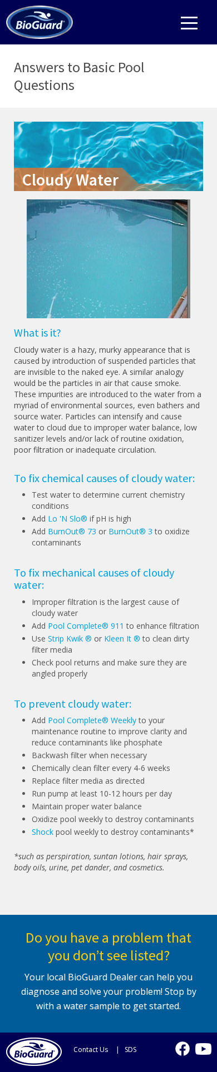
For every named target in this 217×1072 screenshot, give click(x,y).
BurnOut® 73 (72, 531)
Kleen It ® (122, 638)
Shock (42, 831)
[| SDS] (126, 1049)
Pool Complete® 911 (86, 625)
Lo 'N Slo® (67, 518)
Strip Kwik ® (70, 638)
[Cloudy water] (39, 19)
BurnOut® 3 (130, 531)
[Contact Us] (89, 1049)
